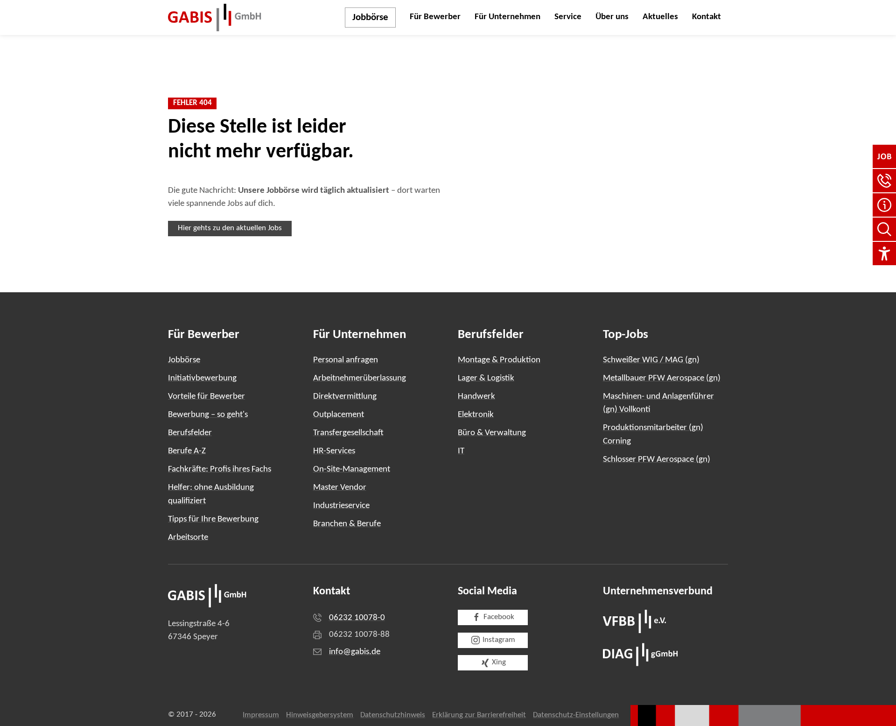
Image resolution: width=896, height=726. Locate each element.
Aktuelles (660, 17)
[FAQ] (884, 205)
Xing (499, 662)
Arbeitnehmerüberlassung (359, 378)
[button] (884, 180)
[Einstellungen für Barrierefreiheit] (884, 253)
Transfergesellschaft (348, 433)
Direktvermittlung (345, 396)
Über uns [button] (612, 17)
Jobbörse (370, 17)
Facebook (498, 617)
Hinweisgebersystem (319, 715)
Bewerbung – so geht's (208, 414)
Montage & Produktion (499, 360)
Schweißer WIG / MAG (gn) (651, 360)
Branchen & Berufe (347, 524)
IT (461, 451)
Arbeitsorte (188, 537)
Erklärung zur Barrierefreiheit (479, 715)
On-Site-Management (351, 469)
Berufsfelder (190, 433)
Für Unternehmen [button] (507, 17)
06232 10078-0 (357, 617)
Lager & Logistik (486, 378)
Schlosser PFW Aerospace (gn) (656, 459)
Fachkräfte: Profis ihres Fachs (219, 469)
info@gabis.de (354, 652)
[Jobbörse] (884, 156)
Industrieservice (341, 505)
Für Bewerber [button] (435, 17)
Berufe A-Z (187, 451)
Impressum (261, 715)
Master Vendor (339, 487)
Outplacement (338, 414)
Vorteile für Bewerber (206, 396)
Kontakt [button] (706, 17)
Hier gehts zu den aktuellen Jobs (230, 228)
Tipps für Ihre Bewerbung (213, 519)
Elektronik (476, 414)
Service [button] (567, 17)
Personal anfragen (345, 360)
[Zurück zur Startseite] (214, 17)
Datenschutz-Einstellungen (576, 715)
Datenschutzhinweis (392, 715)
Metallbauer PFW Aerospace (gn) (662, 378)
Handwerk (476, 396)
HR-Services (334, 451)
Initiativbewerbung (202, 378)
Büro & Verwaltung (492, 433)
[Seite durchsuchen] (884, 229)
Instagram (499, 640)
